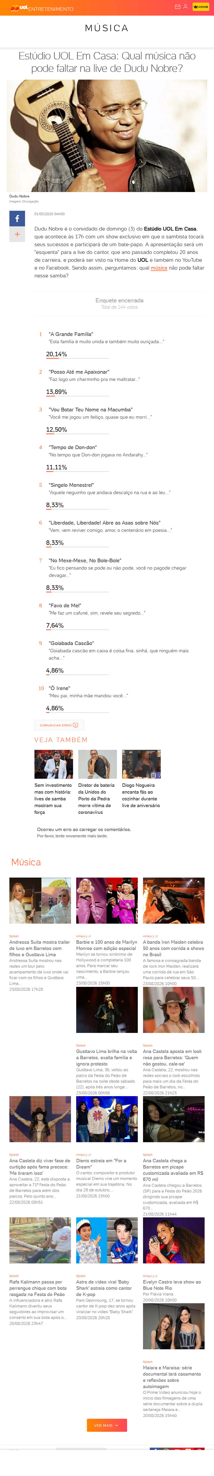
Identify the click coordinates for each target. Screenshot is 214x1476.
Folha (155, 24)
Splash (194, 24)
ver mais (103, 1425)
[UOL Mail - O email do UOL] (178, 7)
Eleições (51, 24)
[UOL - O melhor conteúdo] (19, 8)
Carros (114, 24)
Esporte (174, 24)
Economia (136, 24)
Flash (32, 24)
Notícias (73, 24)
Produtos (12, 24)
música (159, 268)
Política (94, 24)
